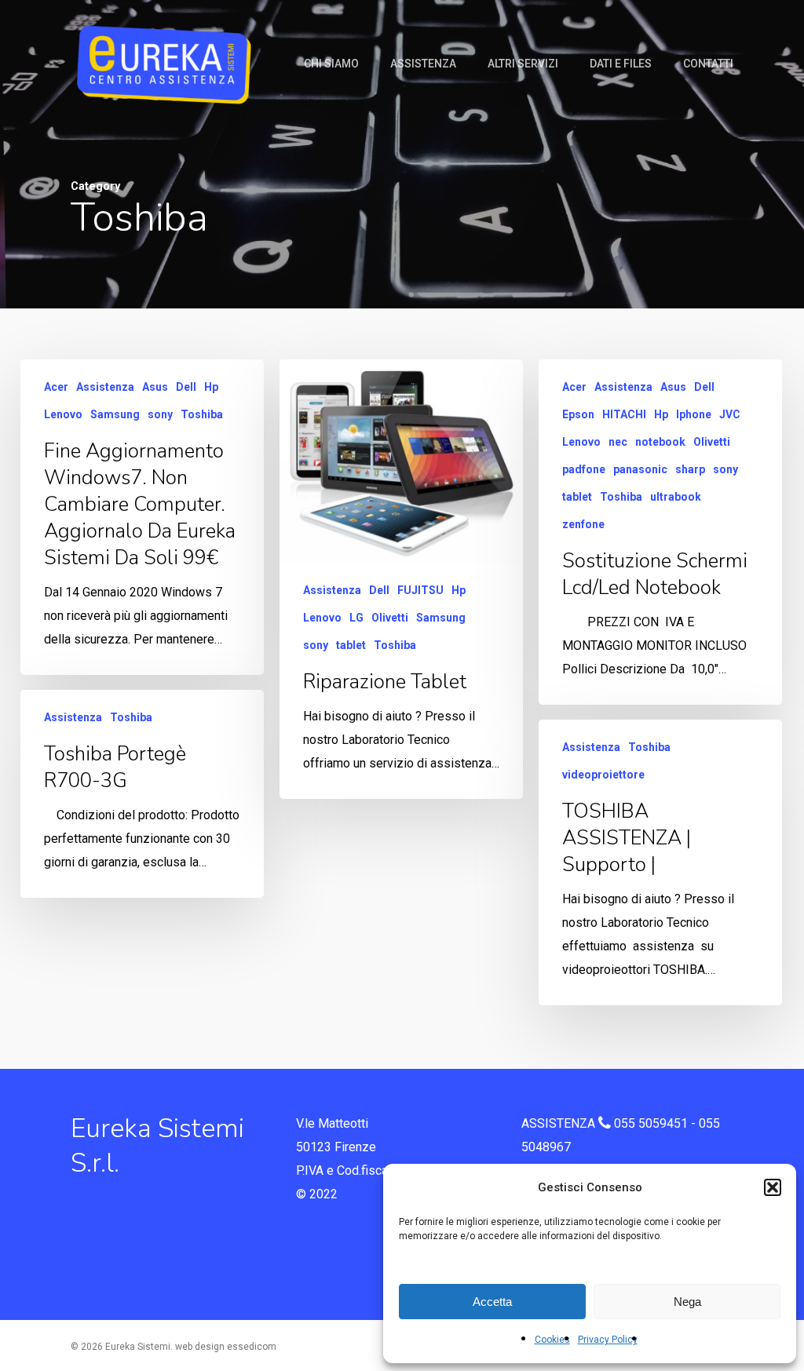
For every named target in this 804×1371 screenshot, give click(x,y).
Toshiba (202, 414)
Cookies (552, 1339)
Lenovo (63, 414)
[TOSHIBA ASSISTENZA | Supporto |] (660, 862)
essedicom (251, 1346)
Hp (211, 387)
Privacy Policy (608, 1339)
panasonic (640, 469)
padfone (583, 469)
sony (160, 414)
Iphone (693, 414)
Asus (155, 387)
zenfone (583, 524)
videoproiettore (603, 774)
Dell (186, 387)
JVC (729, 414)
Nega (687, 1301)
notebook (660, 442)
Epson (578, 414)
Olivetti (389, 617)
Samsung (115, 414)
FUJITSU (420, 590)
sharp (690, 469)
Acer (56, 387)
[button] (772, 1187)
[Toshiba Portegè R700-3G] (142, 794)
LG (356, 617)
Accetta (492, 1301)
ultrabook (675, 496)
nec (617, 442)
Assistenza (105, 387)
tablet (351, 645)
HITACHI (624, 414)
